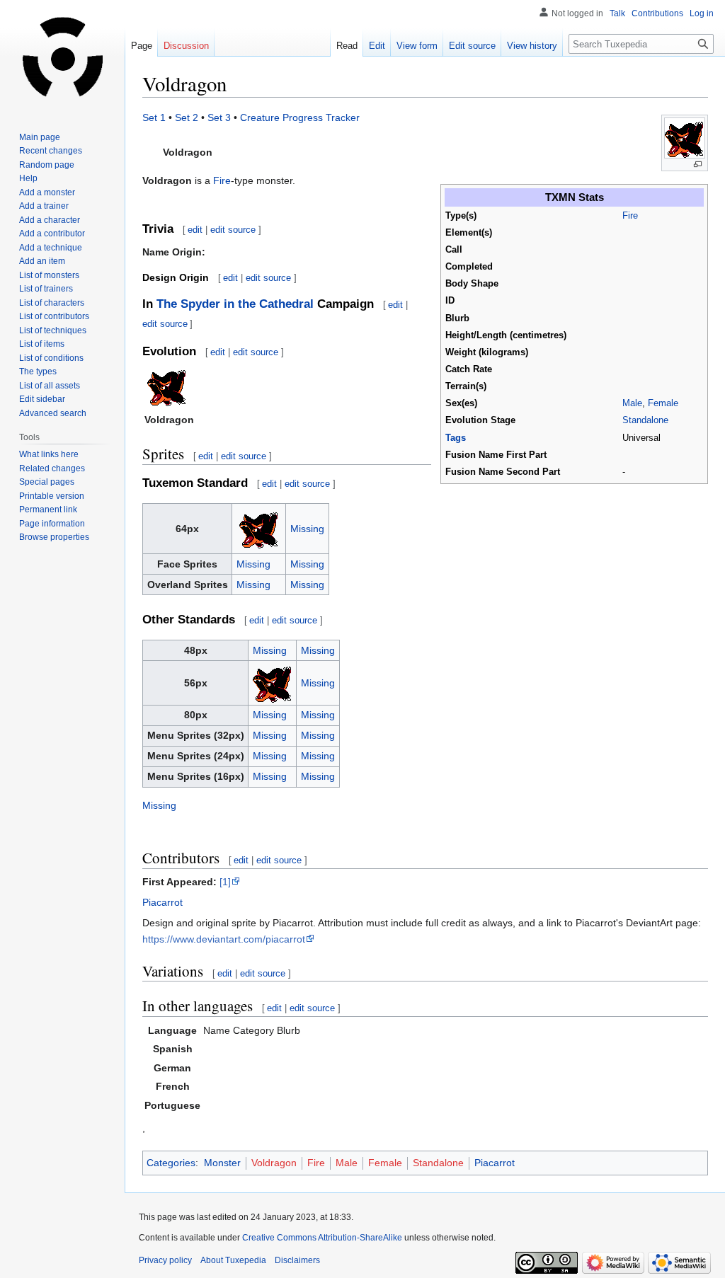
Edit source (472, 45)
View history (532, 45)
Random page (46, 165)
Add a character (49, 220)
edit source (233, 229)
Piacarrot (162, 902)
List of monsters (49, 275)
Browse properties (54, 537)
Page (141, 45)
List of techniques (52, 330)
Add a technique (50, 248)
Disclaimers (297, 1260)
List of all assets (49, 386)
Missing (307, 528)
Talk (617, 13)
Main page (39, 137)
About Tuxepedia (233, 1260)
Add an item (42, 261)
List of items (41, 344)
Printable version (51, 496)
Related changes (52, 468)
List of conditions (51, 358)
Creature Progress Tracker (300, 117)
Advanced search (52, 413)
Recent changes (50, 151)
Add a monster (47, 192)
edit (195, 229)
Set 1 (154, 117)
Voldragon (274, 1162)
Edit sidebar (42, 399)
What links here (49, 454)
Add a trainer (44, 206)
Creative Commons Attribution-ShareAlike (322, 1238)
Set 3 (219, 117)
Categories (171, 1162)
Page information (52, 524)
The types (38, 371)
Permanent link (48, 509)
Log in (702, 13)
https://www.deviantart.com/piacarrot (223, 939)
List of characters (51, 303)
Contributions (657, 13)
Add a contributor (52, 233)
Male (632, 403)
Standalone (645, 420)
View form (417, 45)
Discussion (186, 45)
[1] (225, 881)
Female (663, 403)
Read (347, 45)
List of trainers (46, 289)
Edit (377, 45)
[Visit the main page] (62, 56)
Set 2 (186, 117)
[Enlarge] (697, 164)
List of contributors (54, 316)
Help (28, 178)
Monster (222, 1162)
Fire (630, 216)
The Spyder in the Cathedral (235, 304)
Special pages (46, 482)
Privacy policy (165, 1260)
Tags (455, 438)
